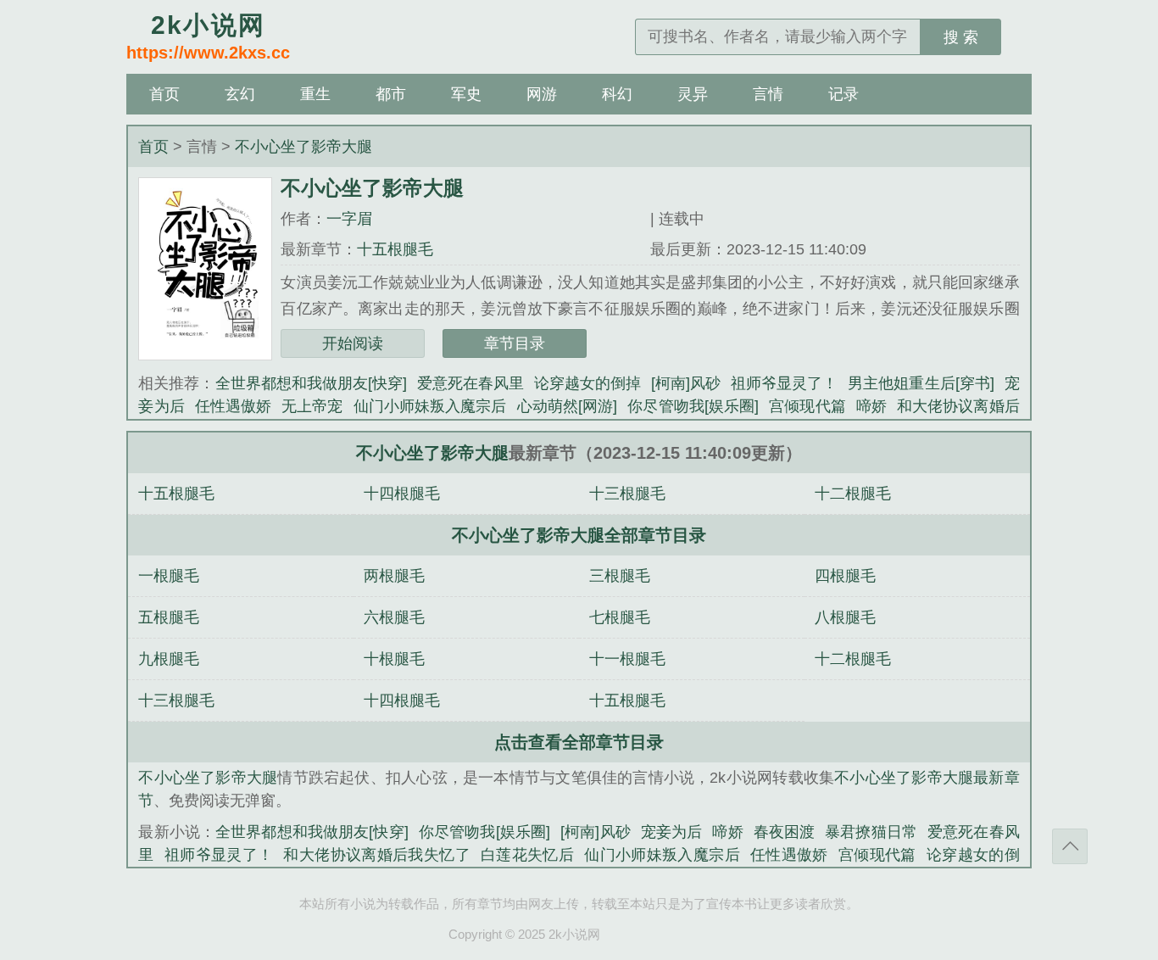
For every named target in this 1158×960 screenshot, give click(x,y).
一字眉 (349, 218)
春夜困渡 (785, 831)
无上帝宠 (311, 406)
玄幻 (240, 94)
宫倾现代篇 (807, 406)
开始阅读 (352, 343)
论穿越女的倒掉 (587, 383)
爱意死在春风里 (470, 383)
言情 (768, 94)
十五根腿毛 (395, 249)
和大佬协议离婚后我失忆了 (376, 854)
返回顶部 (1070, 846)
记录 (843, 94)
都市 (391, 94)
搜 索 (961, 37)
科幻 (617, 94)
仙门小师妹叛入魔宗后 (430, 406)
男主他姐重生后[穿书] (921, 383)
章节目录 (514, 343)
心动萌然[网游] (567, 406)
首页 (164, 94)
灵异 (692, 94)
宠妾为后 (672, 831)
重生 (315, 94)
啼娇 (871, 406)
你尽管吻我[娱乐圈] (693, 406)
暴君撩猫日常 (871, 831)
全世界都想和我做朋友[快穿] (311, 383)
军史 (466, 94)
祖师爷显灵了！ (784, 383)
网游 (541, 94)
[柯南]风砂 (686, 383)
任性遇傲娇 (233, 406)
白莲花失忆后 (527, 854)
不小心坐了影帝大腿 (303, 146)
